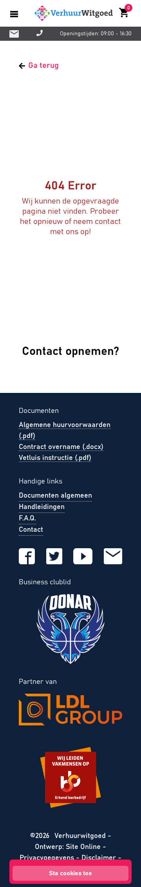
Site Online (84, 847)
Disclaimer (98, 858)
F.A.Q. (27, 518)
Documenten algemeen (55, 495)
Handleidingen (42, 507)
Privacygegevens (47, 858)
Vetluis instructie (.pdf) (55, 458)
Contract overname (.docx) (61, 447)
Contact (31, 529)
